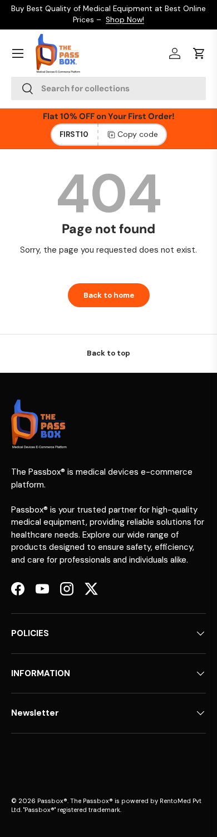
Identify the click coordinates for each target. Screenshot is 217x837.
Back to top (108, 353)
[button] (199, 53)
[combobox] (108, 88)
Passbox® (52, 801)
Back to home (108, 295)
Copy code (137, 134)
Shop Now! (125, 19)
